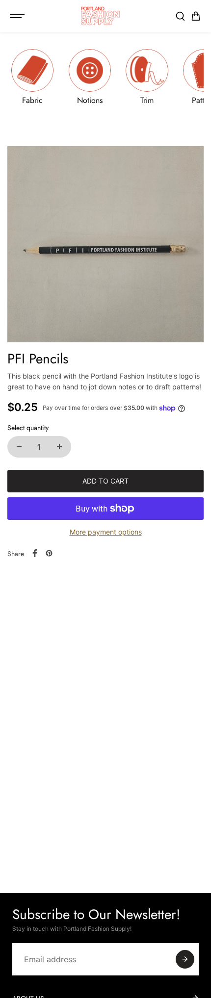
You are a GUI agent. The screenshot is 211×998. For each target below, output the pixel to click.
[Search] (180, 16)
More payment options (106, 532)
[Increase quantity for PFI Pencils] (59, 447)
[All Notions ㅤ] (90, 76)
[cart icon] (196, 16)
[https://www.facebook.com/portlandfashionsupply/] (35, 553)
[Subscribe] (185, 959)
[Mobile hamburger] (18, 16)
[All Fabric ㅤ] (32, 76)
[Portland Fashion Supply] (100, 16)
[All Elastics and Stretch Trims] (147, 76)
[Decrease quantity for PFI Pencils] (19, 447)
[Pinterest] (49, 553)
